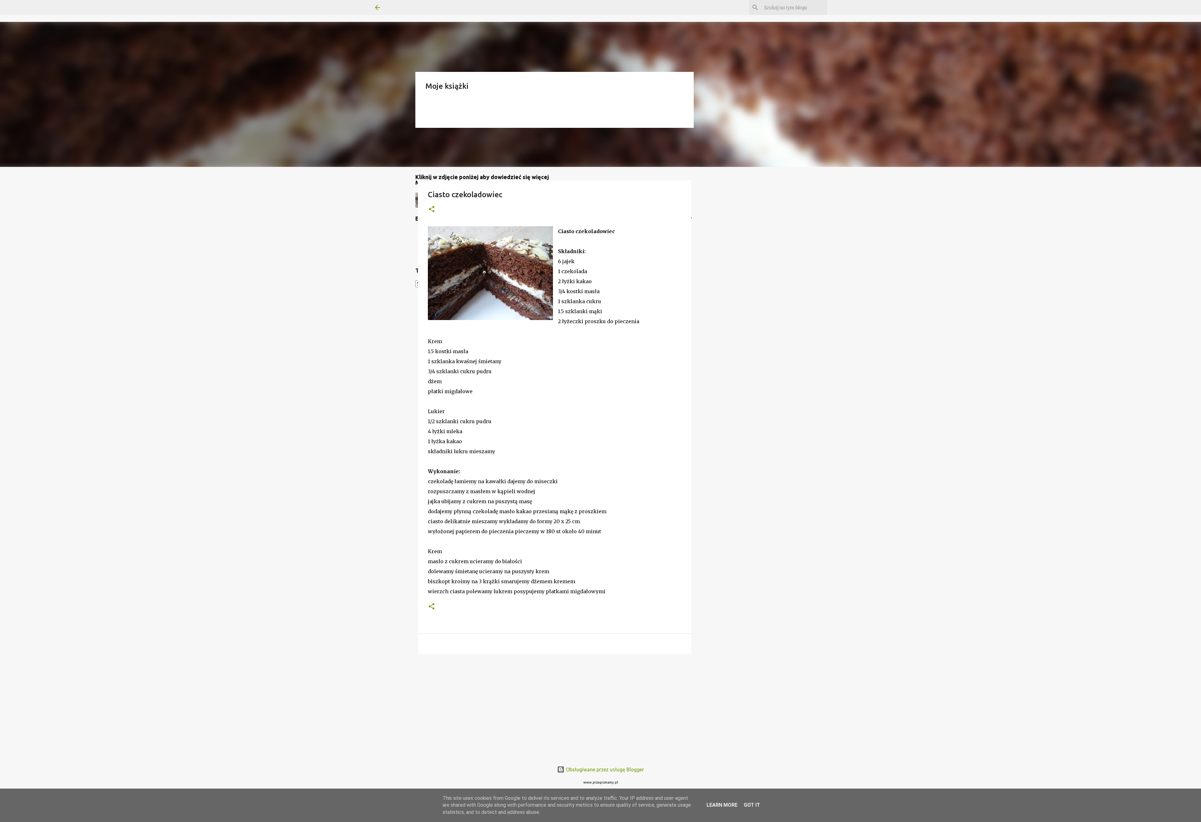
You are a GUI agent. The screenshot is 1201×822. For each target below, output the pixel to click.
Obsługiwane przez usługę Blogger (604, 769)
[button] (431, 209)
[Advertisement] (554, 707)
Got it (752, 805)
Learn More (722, 805)
